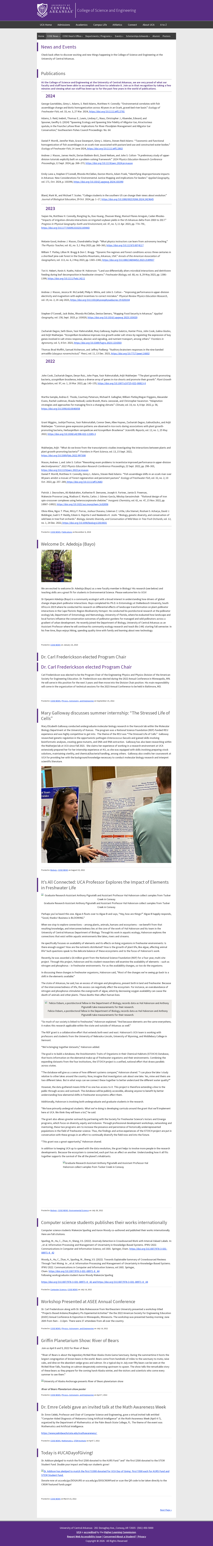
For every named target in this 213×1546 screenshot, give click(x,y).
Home (41, 36)
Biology (53, 870)
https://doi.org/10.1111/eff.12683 (84, 481)
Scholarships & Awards (138, 36)
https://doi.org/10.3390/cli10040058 (60, 408)
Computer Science (58, 1289)
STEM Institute (80, 1440)
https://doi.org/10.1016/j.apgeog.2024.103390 (98, 181)
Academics (82, 24)
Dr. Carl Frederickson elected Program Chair (83, 657)
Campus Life (100, 24)
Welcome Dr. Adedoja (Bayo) (68, 544)
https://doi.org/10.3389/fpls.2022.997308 (63, 455)
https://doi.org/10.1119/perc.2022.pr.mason (64, 470)
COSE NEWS (55, 532)
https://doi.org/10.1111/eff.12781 (107, 111)
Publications (53, 73)
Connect (132, 24)
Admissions (64, 24)
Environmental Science (79, 1210)
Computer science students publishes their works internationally (104, 1222)
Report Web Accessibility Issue (84, 1536)
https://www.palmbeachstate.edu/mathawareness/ (69, 1433)
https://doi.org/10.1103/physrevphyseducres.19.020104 (100, 300)
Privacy (142, 1536)
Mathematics (67, 1440)
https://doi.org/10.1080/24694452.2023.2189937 (128, 260)
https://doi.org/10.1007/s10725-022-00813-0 (122, 383)
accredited (90, 1532)
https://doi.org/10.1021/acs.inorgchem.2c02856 (82, 504)
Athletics (117, 24)
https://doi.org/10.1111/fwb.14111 (66, 278)
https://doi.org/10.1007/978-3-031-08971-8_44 (74, 1271)
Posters (166, 36)
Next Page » (166, 1509)
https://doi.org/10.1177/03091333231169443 (65, 227)
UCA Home (46, 24)
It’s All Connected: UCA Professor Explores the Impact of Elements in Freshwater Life (105, 884)
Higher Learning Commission (120, 1532)
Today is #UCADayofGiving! (67, 1453)
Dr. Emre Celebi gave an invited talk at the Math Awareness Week (103, 1407)
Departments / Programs (98, 36)
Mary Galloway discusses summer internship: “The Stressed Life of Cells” (105, 715)
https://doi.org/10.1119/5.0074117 (125, 245)
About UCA (148, 24)
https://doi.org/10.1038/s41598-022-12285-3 (72, 434)
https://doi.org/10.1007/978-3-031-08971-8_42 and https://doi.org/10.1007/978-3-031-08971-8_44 (94, 1282)
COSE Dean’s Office (72, 36)
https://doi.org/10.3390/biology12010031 (84, 522)
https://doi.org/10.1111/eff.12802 (105, 148)
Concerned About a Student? (119, 1536)
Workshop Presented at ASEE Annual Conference (88, 1301)
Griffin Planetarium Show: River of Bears (80, 1340)
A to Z (163, 24)
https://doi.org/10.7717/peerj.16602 (130, 353)
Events (119, 36)
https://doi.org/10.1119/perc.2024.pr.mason (109, 163)
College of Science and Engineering (106, 10)
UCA (79, 1532)
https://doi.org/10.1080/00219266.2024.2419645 (128, 199)
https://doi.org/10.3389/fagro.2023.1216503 (98, 342)
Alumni (156, 36)
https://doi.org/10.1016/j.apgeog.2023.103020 (112, 317)
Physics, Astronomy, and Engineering (78, 701)
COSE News (53, 36)
